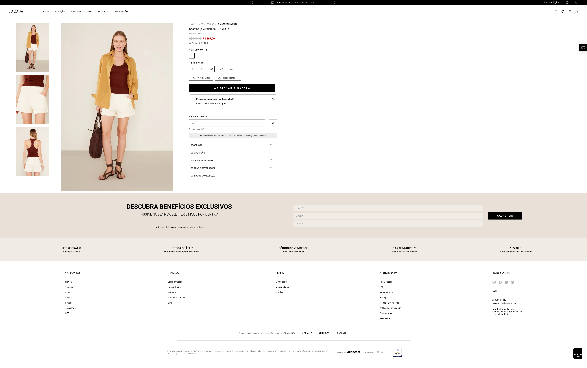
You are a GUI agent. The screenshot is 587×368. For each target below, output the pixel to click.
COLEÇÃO (60, 11)
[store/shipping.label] (273, 122)
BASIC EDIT (103, 11)
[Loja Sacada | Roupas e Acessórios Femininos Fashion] (16, 12)
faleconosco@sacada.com (504, 303)
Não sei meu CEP (196, 129)
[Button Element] (570, 11)
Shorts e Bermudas (227, 24)
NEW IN (45, 11)
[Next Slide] (335, 2)
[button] (117, 107)
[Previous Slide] (252, 2)
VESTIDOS (76, 11)
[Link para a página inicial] (191, 24)
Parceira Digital (551, 2)
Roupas (210, 24)
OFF (89, 11)
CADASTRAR (505, 215)
